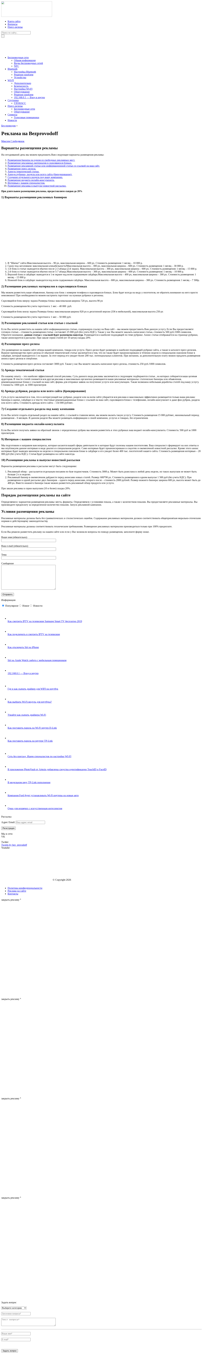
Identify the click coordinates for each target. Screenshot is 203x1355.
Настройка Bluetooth (25, 71)
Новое (25, 605)
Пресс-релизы (15, 27)
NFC (16, 66)
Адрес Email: (8, 822)
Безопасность (21, 86)
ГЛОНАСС (20, 103)
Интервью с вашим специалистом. (26, 183)
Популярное (11, 605)
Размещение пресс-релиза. (22, 168)
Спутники (13, 100)
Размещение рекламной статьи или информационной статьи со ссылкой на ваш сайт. (54, 165)
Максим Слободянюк (12, 141)
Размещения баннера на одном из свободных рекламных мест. (41, 160)
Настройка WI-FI (23, 89)
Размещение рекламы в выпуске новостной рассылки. (37, 185)
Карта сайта (14, 21)
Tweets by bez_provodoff (14, 845)
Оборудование (22, 91)
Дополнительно (22, 83)
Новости (12, 120)
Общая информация (25, 60)
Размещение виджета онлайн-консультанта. (31, 180)
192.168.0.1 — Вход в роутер (29, 97)
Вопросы (12, 24)
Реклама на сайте (17, 891)
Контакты (13, 893)
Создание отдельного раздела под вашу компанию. (35, 177)
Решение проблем (23, 74)
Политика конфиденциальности (25, 888)
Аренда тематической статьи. (23, 171)
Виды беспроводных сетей (28, 63)
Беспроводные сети (18, 57)
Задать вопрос (10, 1351)
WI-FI (11, 80)
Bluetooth (12, 69)
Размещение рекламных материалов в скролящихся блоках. (40, 163)
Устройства (20, 77)
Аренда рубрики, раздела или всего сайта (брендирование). (40, 174)
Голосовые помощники (26, 117)
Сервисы (12, 114)
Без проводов (8, 125)
